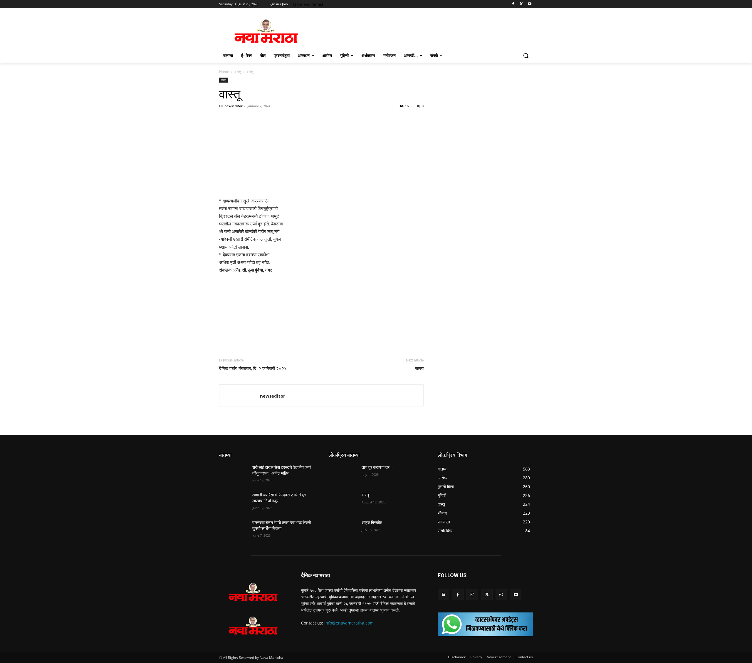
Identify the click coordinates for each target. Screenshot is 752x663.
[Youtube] (529, 4)
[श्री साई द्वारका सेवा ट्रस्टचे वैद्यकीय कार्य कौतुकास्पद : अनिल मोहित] (233, 475)
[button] (526, 55)
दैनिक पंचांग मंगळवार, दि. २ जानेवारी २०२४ (253, 368)
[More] (279, 119)
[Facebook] (513, 4)
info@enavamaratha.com (349, 623)
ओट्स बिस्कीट (372, 522)
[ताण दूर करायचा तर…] (342, 475)
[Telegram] (265, 119)
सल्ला (419, 368)
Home (224, 71)
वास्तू (365, 495)
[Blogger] (443, 594)
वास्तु (238, 71)
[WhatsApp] (252, 119)
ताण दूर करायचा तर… (377, 467)
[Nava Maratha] (266, 31)
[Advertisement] (321, 290)
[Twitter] (521, 4)
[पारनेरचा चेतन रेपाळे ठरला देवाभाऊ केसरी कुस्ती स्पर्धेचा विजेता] (233, 530)
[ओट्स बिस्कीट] (342, 530)
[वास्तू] (342, 502)
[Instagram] (472, 594)
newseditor (233, 106)
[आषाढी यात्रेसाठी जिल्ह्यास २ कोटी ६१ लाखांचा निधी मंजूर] (233, 502)
